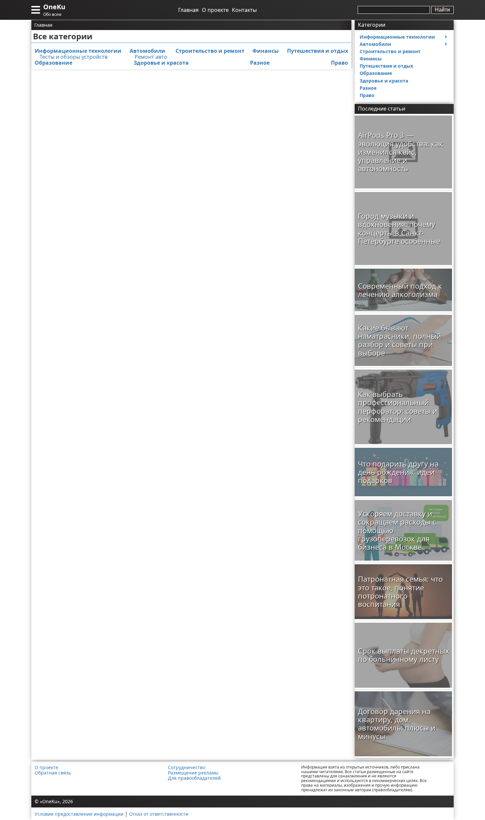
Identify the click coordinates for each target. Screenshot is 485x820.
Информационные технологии (78, 50)
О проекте (215, 10)
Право (339, 62)
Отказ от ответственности (158, 814)
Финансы (265, 50)
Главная (188, 10)
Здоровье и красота (161, 62)
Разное (260, 62)
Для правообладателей (194, 778)
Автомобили (147, 50)
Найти (442, 10)
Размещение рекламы (193, 772)
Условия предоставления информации (79, 814)
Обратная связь (53, 772)
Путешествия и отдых (317, 50)
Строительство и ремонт (210, 50)
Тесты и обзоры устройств (74, 56)
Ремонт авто (151, 56)
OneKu (54, 6)
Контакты (244, 10)
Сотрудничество (186, 767)
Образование (53, 62)
